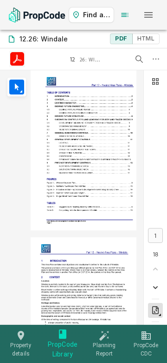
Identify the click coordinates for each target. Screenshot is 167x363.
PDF (121, 38)
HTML (145, 38)
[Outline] (125, 15)
